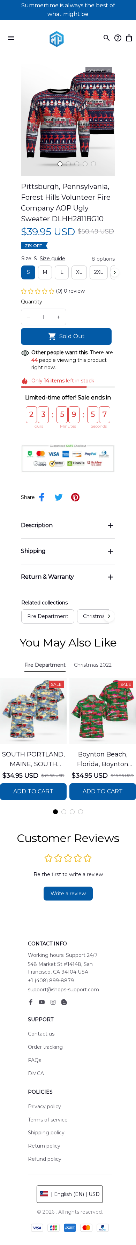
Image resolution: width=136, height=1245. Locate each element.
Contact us (41, 1034)
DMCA (36, 1073)
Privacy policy (44, 1106)
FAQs (34, 1060)
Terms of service (48, 1120)
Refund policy (44, 1159)
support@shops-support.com (63, 989)
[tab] (60, 164)
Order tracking (45, 1047)
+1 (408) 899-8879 (51, 980)
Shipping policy (46, 1132)
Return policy (44, 1146)
